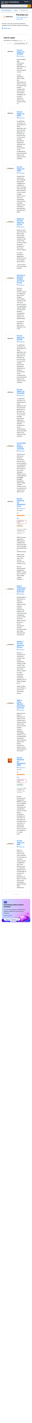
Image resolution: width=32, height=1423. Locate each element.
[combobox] (14, 6)
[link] (24, 10)
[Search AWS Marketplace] (29, 6)
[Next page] (12, 43)
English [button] (26, 1)
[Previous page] (7, 43)
